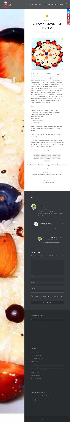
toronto (58, 158)
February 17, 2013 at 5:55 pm (44, 206)
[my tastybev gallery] (46, 165)
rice (53, 158)
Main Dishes (34, 372)
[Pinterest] (68, 15)
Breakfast (47, 20)
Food (59, 155)
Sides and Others (34, 378)
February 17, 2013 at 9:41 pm (50, 239)
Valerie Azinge (43, 32)
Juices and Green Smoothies (37, 369)
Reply (62, 205)
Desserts (33, 361)
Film (61, 4)
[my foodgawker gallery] (33, 165)
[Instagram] (68, 23)
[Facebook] (68, 9)
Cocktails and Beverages (36, 358)
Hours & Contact (53, 4)
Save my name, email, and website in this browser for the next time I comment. (47, 297)
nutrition (48, 158)
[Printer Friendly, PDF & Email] (47, 150)
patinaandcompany (44, 205)
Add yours (60, 198)
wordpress (47, 161)
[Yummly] (68, 20)
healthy (42, 158)
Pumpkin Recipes (35, 375)
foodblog (36, 158)
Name (33, 276)
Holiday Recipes (34, 367)
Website (33, 288)
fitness (54, 155)
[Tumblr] (68, 18)
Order (44, 4)
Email (33, 282)
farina (49, 155)
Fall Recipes (33, 364)
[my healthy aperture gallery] (59, 165)
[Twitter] (68, 12)
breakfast (43, 155)
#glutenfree (36, 155)
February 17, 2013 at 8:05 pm (46, 224)
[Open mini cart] (65, 5)
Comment (34, 259)
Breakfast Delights (35, 355)
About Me (38, 4)
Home (32, 4)
